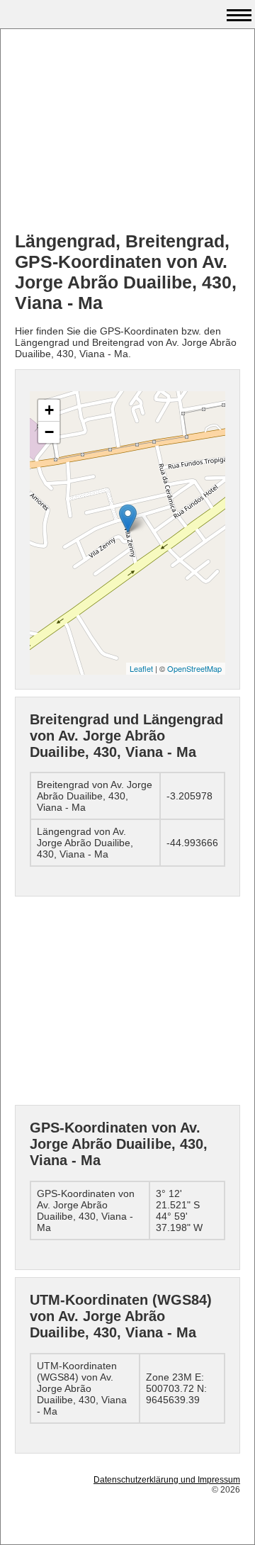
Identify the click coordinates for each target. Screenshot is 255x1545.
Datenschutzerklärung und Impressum (167, 1480)
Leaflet (141, 668)
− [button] (49, 432)
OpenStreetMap (194, 668)
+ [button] (49, 410)
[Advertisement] (127, 131)
